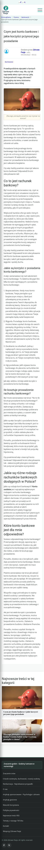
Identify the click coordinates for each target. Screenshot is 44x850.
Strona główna (6, 17)
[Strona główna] (5, 10)
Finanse (16, 17)
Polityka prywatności (11, 810)
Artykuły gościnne (10, 800)
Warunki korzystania (11, 805)
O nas (5, 789)
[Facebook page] (20, 2)
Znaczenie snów (9, 773)
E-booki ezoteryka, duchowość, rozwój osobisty (21, 779)
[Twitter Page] (24, 2)
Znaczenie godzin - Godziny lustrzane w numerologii (19, 765)
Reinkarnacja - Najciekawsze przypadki (18, 784)
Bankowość (25, 17)
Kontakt (6, 826)
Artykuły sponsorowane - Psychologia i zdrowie (21, 794)
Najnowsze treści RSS (11, 815)
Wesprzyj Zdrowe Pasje (12, 831)
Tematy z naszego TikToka (13, 821)
